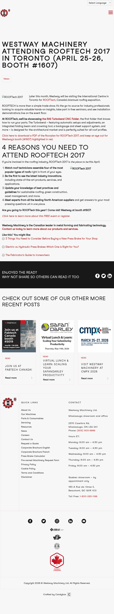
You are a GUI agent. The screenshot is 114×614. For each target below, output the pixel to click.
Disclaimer (26, 477)
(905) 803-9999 (86, 430)
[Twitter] (43, 521)
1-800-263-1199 (88, 496)
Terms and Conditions (32, 472)
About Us (26, 410)
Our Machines (28, 414)
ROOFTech (49, 99)
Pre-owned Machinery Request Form (40, 460)
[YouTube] (84, 521)
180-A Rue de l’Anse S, (82, 487)
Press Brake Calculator (33, 456)
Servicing (26, 422)
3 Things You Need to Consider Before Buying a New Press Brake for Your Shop (52, 238)
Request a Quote (30, 443)
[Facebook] (30, 521)
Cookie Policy (28, 468)
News (24, 431)
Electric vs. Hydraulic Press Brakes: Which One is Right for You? (42, 246)
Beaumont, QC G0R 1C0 (83, 490)
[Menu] (111, 13)
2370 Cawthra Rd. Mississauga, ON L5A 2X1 (83, 425)
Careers (25, 435)
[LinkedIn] (70, 521)
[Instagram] (57, 521)
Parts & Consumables (32, 418)
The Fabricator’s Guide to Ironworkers (27, 255)
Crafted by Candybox (54, 594)
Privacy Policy (28, 464)
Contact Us (27, 439)
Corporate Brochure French (35, 452)
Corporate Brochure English (35, 447)
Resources (26, 426)
